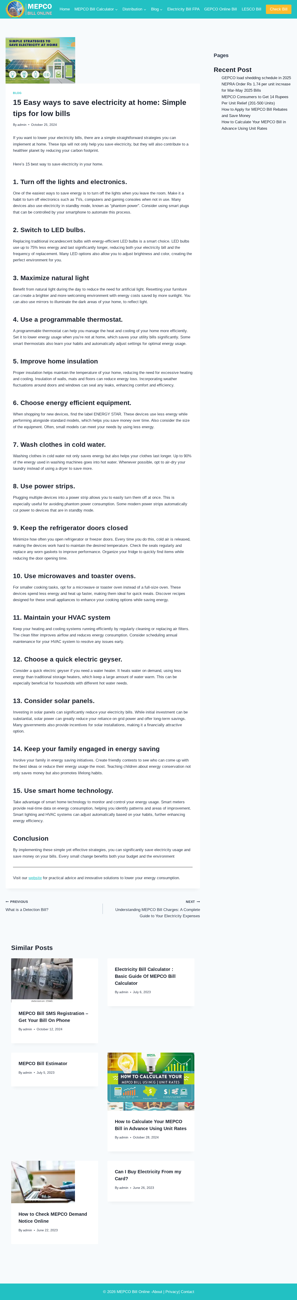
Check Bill (278, 9)
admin (21, 124)
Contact (187, 1292)
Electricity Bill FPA (183, 9)
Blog (17, 93)
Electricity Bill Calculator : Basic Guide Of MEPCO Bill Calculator (145, 976)
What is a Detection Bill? (27, 906)
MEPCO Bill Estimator (43, 1063)
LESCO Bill (251, 9)
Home (65, 9)
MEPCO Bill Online (133, 1292)
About (157, 1292)
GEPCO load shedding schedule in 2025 (256, 78)
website (35, 878)
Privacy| (172, 1292)
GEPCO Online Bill (220, 9)
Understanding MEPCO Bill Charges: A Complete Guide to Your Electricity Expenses (157, 909)
